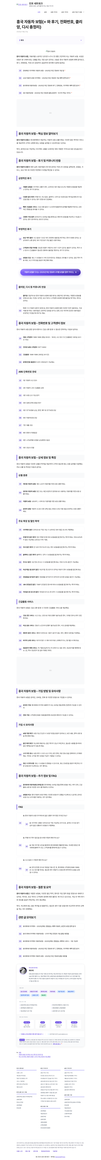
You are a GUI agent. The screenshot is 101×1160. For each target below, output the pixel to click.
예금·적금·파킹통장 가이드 (70, 1075)
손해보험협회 (44, 1125)
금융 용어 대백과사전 (69, 1090)
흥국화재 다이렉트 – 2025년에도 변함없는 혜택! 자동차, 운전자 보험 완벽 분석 (49, 926)
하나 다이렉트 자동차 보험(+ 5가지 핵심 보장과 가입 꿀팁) (34, 1056)
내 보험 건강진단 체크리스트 (47, 1075)
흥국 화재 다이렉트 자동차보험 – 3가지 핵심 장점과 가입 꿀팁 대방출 (46, 934)
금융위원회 (19, 1099)
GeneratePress (60, 1157)
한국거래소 (67, 1116)
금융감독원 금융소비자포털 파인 (24, 1096)
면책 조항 (35, 1151)
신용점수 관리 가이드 (69, 1084)
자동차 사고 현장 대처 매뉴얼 (48, 1095)
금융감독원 (43, 1116)
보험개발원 (19, 1105)
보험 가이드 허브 (45, 1073)
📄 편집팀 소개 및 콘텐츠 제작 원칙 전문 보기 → (31, 1034)
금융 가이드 (64, 12)
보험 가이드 (54, 12)
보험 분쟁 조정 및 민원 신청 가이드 (49, 1081)
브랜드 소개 (19, 1073)
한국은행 (19, 1108)
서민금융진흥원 (68, 1111)
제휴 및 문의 (20, 1087)
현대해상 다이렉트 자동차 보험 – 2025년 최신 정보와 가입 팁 (43, 71)
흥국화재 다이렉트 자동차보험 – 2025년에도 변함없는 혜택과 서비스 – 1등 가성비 (50, 941)
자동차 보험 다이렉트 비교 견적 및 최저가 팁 (31, 1054)
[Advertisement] (50, 113)
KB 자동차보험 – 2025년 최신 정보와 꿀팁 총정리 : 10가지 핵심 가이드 (47, 93)
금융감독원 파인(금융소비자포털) (72, 1102)
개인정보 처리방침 (21, 1075)
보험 (39, 12)
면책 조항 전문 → (57, 1044)
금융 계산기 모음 (77, 12)
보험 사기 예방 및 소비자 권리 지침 (49, 1084)
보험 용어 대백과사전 (46, 1087)
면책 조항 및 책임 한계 (22, 1084)
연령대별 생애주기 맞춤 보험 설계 (49, 1092)
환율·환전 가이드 (68, 1087)
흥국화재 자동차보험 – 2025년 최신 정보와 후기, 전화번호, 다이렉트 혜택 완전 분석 (51, 86)
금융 (45, 12)
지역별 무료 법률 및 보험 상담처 (48, 1101)
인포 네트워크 (36, 3)
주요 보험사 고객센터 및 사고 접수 (49, 1098)
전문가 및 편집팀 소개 (22, 1078)
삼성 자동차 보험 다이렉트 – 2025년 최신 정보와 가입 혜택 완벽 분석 (46, 78)
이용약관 (55, 1151)
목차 (22, 40)
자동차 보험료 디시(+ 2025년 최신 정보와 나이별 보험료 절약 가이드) (49, 272)
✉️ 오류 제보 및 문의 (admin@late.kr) (58, 1034)
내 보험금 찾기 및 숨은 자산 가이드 (49, 1078)
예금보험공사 (44, 1113)
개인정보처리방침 (45, 1151)
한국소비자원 (20, 1102)
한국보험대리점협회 (45, 1128)
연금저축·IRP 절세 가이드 (70, 1081)
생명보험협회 (44, 1122)
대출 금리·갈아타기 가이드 (70, 1078)
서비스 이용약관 (20, 1081)
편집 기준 (27, 1151)
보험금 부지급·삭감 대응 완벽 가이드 (49, 1090)
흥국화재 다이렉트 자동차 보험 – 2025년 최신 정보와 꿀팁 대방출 (45, 956)
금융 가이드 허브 (68, 1073)
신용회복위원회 (68, 1113)
